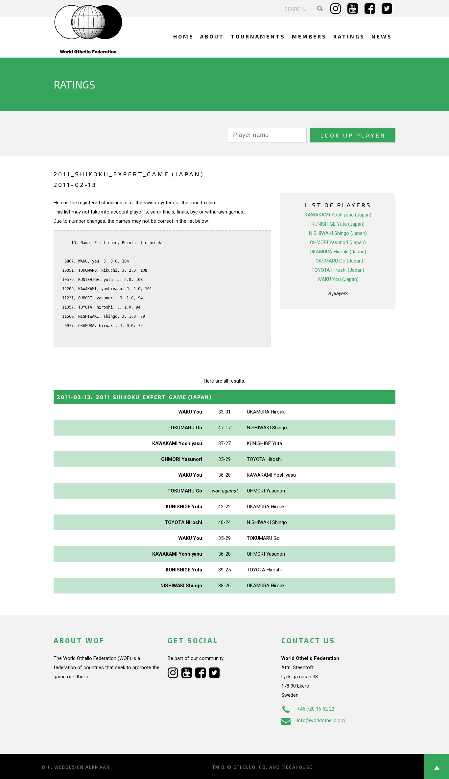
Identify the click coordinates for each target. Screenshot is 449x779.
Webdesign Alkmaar (82, 767)
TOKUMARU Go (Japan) (338, 261)
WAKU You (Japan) (338, 279)
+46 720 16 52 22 (315, 709)
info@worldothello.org (321, 720)
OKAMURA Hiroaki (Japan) (338, 252)
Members (309, 36)
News (381, 36)
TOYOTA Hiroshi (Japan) (338, 270)
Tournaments (258, 36)
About (212, 36)
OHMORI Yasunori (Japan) (338, 242)
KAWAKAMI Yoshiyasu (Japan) (338, 215)
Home (183, 36)
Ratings (349, 36)
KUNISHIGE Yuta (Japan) (338, 224)
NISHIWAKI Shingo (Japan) (338, 233)
